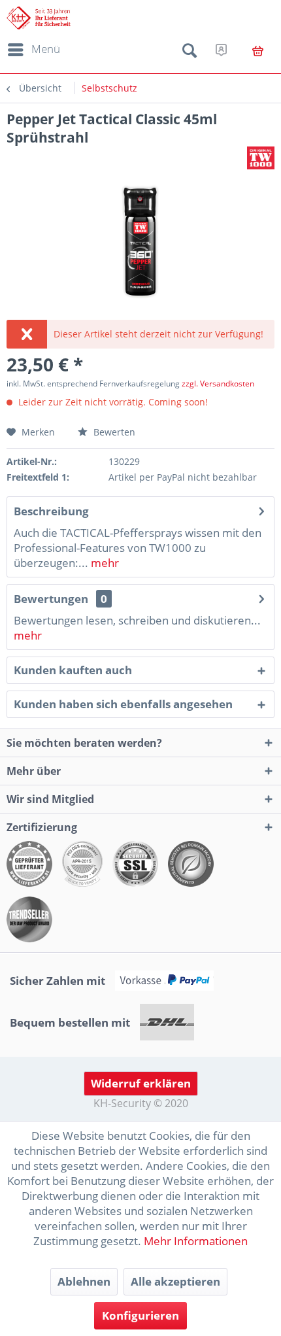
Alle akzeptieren (175, 1281)
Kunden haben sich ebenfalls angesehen (123, 703)
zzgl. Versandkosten (218, 383)
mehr (103, 562)
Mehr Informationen (196, 1240)
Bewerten (113, 432)
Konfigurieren (140, 1315)
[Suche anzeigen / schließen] (189, 53)
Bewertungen (51, 598)
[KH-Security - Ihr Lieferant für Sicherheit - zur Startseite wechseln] (39, 18)
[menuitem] (31, 49)
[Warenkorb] (257, 51)
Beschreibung (51, 511)
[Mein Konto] (221, 49)
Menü (45, 48)
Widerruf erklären (141, 1083)
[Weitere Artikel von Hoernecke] (260, 157)
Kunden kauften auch (73, 669)
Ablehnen (84, 1281)
